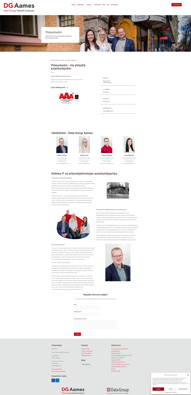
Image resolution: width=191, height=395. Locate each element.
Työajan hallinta (116, 360)
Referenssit (97, 4)
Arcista (113, 369)
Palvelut (89, 4)
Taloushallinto (115, 351)
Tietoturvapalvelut (87, 351)
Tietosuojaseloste (56, 369)
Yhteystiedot (114, 4)
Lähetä (77, 334)
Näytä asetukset (183, 389)
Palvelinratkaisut (86, 353)
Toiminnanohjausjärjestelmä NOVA (121, 355)
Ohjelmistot (80, 4)
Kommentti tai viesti (80, 318)
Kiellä (170, 389)
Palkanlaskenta (115, 353)
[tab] (89, 364)
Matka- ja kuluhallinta (117, 357)
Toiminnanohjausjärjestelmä (119, 349)
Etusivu (74, 4)
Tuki (108, 4)
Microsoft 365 (85, 349)
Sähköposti (78, 311)
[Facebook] (53, 380)
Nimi (75, 304)
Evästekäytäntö (168, 392)
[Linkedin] (57, 380)
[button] (188, 375)
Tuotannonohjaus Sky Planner (120, 364)
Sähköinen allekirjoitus (118, 362)
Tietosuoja (174, 392)
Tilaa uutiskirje (85, 364)
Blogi (104, 4)
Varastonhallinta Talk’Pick (118, 366)
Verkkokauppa (115, 371)
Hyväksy (158, 389)
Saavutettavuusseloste (58, 371)
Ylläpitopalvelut (86, 355)
